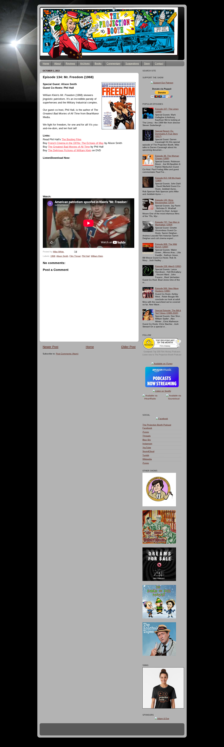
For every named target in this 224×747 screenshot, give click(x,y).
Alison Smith (62, 256)
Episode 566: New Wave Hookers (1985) (167, 289)
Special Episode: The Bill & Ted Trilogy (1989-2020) (168, 311)
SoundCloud (148, 451)
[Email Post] (75, 251)
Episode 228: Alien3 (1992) (168, 266)
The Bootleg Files (71, 139)
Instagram (147, 443)
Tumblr (145, 455)
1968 (52, 256)
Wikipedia (147, 459)
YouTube (146, 447)
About (57, 63)
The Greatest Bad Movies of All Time (69, 146)
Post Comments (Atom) (67, 353)
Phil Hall (86, 256)
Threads (146, 436)
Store (147, 63)
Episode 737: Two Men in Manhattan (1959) (167, 223)
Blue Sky (146, 440)
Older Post (128, 347)
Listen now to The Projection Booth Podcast (161, 355)
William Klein (97, 256)
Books (98, 63)
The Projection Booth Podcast (156, 425)
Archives (85, 63)
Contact (159, 63)
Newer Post (50, 347)
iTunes (145, 432)
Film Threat (75, 256)
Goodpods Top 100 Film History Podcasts (162, 351)
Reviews (70, 63)
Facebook (147, 428)
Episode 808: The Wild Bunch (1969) (166, 245)
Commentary (113, 63)
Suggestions (132, 63)
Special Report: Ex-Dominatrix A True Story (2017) (166, 134)
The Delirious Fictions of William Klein (69, 150)
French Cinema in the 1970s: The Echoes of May (76, 143)
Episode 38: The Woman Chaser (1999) (167, 157)
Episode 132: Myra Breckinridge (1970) (164, 201)
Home (46, 63)
